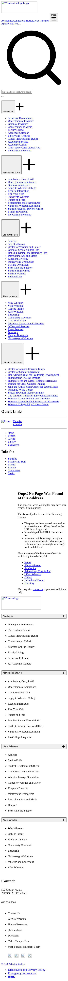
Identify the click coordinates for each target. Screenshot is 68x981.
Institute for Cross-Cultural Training (26, 383)
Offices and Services (18, 326)
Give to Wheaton (17, 320)
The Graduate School (19, 630)
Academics (7, 20)
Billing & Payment (17, 211)
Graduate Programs (18, 124)
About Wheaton (10, 296)
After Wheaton (15, 311)
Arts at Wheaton (16, 244)
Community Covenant (19, 317)
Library (12, 441)
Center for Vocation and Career (24, 247)
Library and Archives (19, 135)
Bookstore (13, 444)
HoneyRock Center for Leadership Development (33, 374)
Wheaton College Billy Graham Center (28, 404)
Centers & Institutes (12, 362)
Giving (11, 438)
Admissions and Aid (12, 673)
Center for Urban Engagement (23, 372)
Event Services (15, 329)
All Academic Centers (19, 663)
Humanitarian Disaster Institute (24, 377)
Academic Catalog (17, 144)
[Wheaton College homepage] (19, 12)
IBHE (11, 976)
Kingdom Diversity (18, 258)
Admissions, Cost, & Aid (21, 179)
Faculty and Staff (17, 461)
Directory (13, 332)
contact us (38, 589)
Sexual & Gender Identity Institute (26, 392)
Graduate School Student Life (23, 249)
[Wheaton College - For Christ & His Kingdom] (21, 608)
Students (12, 458)
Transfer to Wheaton (18, 196)
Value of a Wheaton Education (24, 205)
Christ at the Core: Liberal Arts (24, 147)
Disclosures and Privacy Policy (26, 969)
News (11, 432)
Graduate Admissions (19, 185)
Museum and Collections (21, 861)
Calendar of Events (34, 580)
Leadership (13, 314)
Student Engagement (19, 270)
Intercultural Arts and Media (22, 255)
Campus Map (15, 930)
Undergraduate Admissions (22, 182)
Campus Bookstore (18, 335)
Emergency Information (22, 973)
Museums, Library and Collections (26, 323)
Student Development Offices (23, 766)
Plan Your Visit (16, 193)
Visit (10, 23)
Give (15, 23)
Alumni (12, 467)
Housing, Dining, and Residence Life (27, 252)
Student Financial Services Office (25, 208)
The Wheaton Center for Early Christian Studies (33, 395)
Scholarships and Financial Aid (24, 202)
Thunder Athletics (17, 423)
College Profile (16, 308)
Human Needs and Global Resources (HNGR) (32, 380)
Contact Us (14, 913)
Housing (12, 805)
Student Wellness (17, 273)
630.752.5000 (8, 902)
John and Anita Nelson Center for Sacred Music (33, 386)
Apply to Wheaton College (22, 188)
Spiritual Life (15, 276)
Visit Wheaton (15, 305)
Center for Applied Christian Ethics (26, 369)
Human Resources (17, 924)
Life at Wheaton (40, 20)
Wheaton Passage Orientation (23, 777)
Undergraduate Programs (21, 121)
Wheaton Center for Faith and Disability (29, 398)
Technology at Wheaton (20, 338)
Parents (12, 464)
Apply (4, 23)
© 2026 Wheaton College (13, 964)
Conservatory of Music (20, 126)
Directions (13, 935)
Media (11, 473)
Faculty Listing (16, 129)
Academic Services (18, 141)
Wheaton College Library (21, 646)
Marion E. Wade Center (20, 389)
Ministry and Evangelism (21, 261)
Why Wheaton (15, 302)
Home (27, 562)
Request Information (18, 191)
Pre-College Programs (19, 150)
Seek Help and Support (20, 267)
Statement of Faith (17, 839)
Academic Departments (20, 118)
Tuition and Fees (16, 199)
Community (14, 470)
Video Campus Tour (18, 941)
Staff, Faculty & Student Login (24, 946)
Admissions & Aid (22, 20)
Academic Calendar (18, 132)
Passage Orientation (18, 264)
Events (11, 435)
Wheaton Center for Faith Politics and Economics (33, 401)
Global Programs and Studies (23, 138)
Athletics (12, 241)
